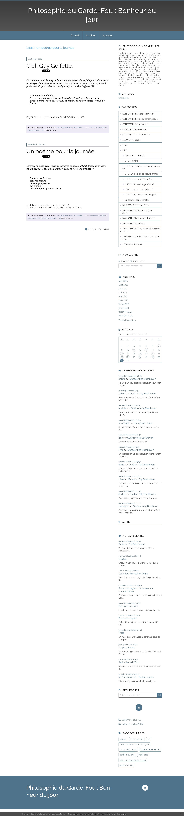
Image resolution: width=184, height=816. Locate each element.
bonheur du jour (127, 754)
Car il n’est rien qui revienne (133, 573)
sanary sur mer (126, 765)
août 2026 (123, 281)
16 (122, 353)
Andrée (122, 408)
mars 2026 (123, 300)
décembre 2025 (126, 312)
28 (153, 357)
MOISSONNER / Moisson (133, 223)
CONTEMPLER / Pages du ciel (135, 124)
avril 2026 (123, 296)
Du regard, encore (143, 423)
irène (121, 464)
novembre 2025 (126, 315)
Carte (126, 521)
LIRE (124, 150)
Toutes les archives (127, 320)
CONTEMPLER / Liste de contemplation (140, 119)
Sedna (122, 494)
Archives (91, 35)
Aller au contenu (8, 2)
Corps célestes (127, 647)
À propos (107, 35)
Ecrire (125, 145)
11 (134, 350)
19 (140, 353)
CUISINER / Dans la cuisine (134, 129)
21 (153, 353)
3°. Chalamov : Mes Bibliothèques (136, 677)
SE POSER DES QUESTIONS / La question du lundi (139, 238)
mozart (123, 739)
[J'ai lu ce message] (181, 814)
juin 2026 (123, 288)
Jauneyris (124, 506)
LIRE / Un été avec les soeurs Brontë (141, 173)
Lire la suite (124, 98)
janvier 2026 (124, 308)
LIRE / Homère (131, 160)
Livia (121, 450)
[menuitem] (75, 35)
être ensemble (136, 739)
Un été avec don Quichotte (137, 200)
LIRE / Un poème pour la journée (69, 128)
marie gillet (143, 754)
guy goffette (99, 128)
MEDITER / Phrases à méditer (135, 205)
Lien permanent (36, 128)
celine (122, 393)
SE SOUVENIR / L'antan (132, 244)
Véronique (124, 423)
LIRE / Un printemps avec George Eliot (142, 194)
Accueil (75, 35)
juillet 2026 (123, 285)
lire (148, 739)
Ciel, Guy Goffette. (49, 65)
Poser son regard (128, 618)
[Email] (139, 707)
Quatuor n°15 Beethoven (143, 379)
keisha (122, 379)
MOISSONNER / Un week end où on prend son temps (140, 230)
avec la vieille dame (128, 749)
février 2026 (124, 304)
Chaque (123, 559)
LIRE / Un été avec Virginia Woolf (139, 184)
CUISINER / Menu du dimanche (136, 134)
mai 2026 (123, 292)
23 (122, 357)
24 (128, 357)
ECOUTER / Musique (131, 140)
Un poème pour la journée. (61, 151)
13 (146, 350)
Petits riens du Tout (129, 662)
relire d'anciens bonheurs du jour (134, 744)
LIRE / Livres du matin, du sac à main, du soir (141, 167)
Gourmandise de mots (135, 155)
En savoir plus (121, 814)
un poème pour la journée (45, 218)
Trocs (121, 632)
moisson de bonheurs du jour (133, 760)
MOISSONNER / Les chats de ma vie (138, 218)
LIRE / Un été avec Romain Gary (139, 179)
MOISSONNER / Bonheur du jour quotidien (136, 211)
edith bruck (95, 215)
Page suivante (104, 229)
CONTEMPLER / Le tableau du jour (137, 113)
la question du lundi (150, 749)
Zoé (121, 437)
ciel (91, 128)
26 (140, 357)
